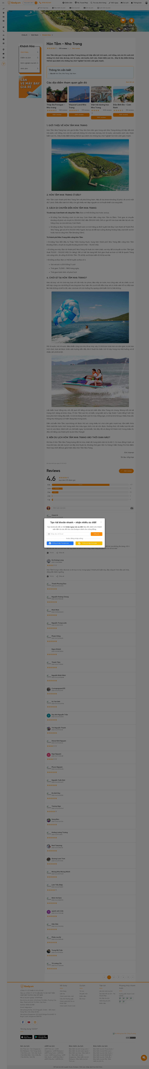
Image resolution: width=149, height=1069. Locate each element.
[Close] (101, 522)
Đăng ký (96, 534)
